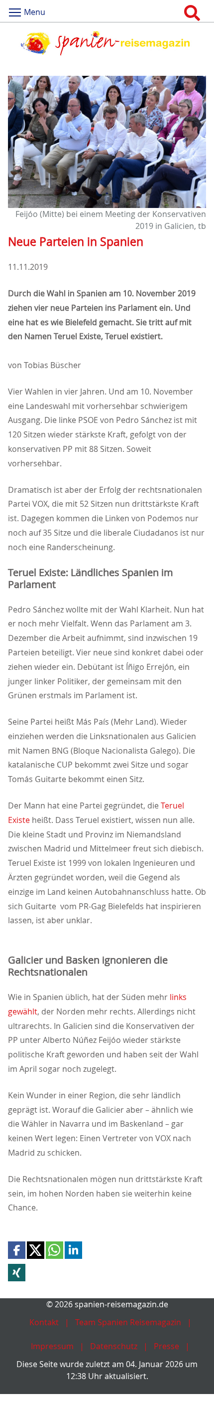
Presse (166, 1346)
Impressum (52, 1346)
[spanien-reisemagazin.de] (107, 43)
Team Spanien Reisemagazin (128, 1322)
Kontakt (44, 1322)
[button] (16, 1250)
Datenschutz (113, 1346)
